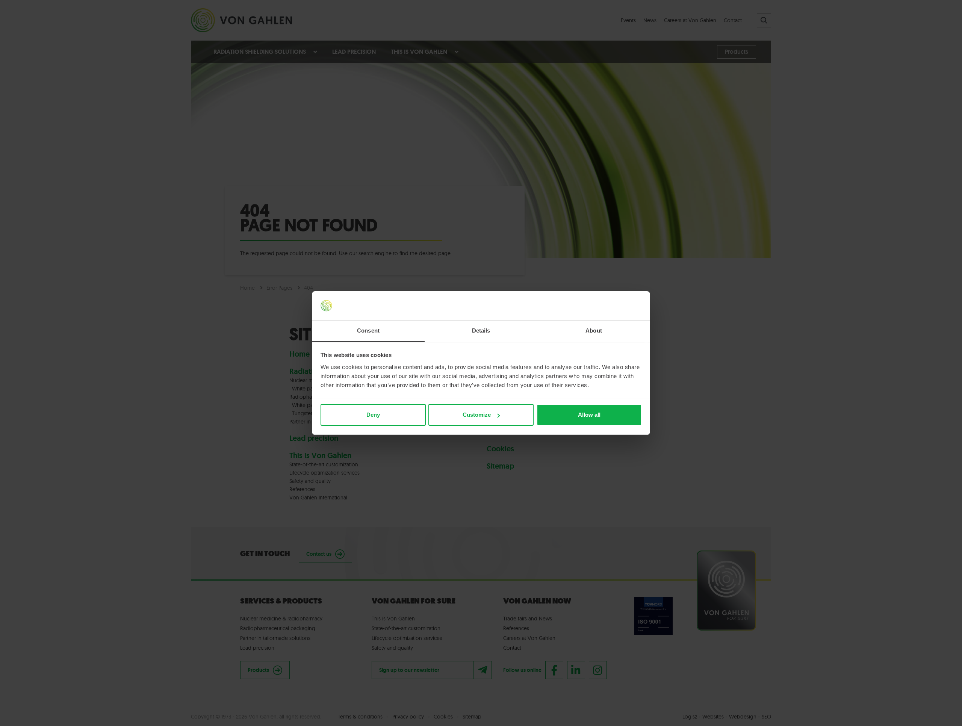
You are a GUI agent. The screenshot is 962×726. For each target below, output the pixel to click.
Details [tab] (481, 330)
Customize (477, 414)
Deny (373, 414)
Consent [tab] (368, 330)
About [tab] (593, 330)
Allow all (589, 414)
